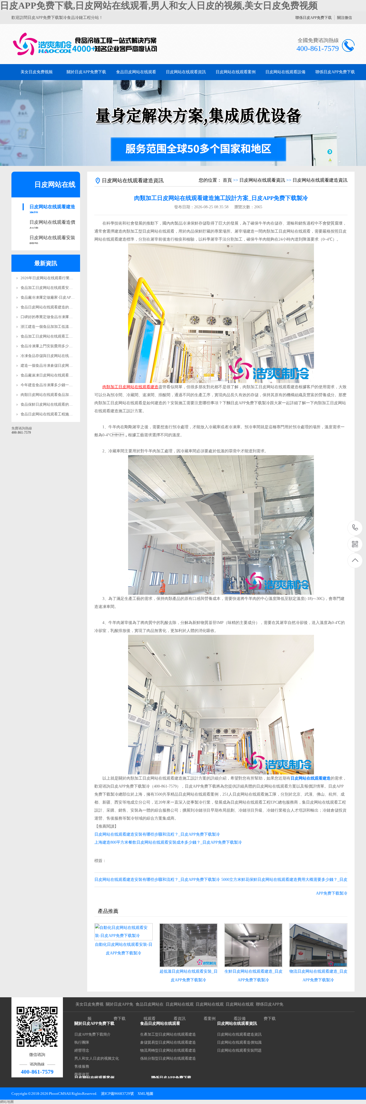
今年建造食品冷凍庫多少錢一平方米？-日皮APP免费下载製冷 (71, 385)
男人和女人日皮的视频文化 (96, 1058)
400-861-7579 (355, 528)
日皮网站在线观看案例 (236, 72)
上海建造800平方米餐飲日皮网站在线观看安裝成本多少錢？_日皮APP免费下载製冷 (168, 842)
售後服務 (81, 1066)
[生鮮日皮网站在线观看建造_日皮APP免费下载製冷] (253, 945)
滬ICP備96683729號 (117, 1093)
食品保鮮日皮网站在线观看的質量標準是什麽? (59, 404)
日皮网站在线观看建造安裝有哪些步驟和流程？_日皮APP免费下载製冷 (157, 834)
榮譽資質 (81, 1074)
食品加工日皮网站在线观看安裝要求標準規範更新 (61, 288)
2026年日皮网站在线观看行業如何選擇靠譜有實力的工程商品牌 (73, 278)
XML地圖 (145, 1093)
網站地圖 (7, 1102)
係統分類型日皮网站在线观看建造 (168, 1058)
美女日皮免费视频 (37, 72)
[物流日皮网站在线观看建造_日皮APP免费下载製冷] (318, 945)
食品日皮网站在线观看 (136, 72)
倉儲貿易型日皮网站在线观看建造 (168, 1042)
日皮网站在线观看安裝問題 (52, 238)
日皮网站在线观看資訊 (186, 72)
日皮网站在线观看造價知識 (52, 223)
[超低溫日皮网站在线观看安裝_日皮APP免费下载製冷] (188, 945)
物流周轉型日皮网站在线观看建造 (168, 1050)
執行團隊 (81, 1042)
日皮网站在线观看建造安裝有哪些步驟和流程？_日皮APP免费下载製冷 (157, 879)
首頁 (227, 180)
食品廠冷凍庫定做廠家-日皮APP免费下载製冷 (58, 297)
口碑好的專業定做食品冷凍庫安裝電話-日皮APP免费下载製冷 (71, 317)
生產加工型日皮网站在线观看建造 (168, 1034)
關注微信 (344, 17)
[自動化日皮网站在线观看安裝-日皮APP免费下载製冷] (123, 931)
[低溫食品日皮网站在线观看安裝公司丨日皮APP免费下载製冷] (85, 44)
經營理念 (81, 1050)
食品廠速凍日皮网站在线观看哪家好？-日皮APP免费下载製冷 (71, 375)
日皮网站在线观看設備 (285, 72)
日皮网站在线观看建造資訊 (52, 207)
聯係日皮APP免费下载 (313, 17)
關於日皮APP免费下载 (86, 72)
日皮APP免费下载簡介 (92, 1034)
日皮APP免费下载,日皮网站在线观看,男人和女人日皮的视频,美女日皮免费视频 (159, 5)
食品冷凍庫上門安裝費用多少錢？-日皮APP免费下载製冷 (67, 346)
